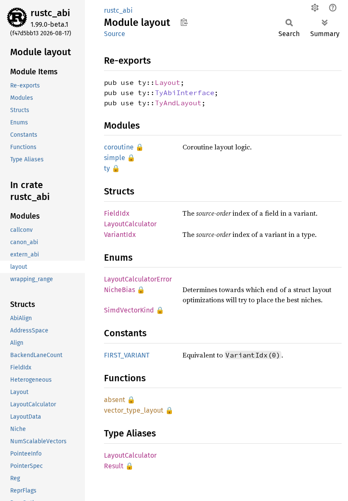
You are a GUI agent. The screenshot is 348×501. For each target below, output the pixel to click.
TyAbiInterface (184, 92)
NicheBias (119, 290)
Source (114, 34)
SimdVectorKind (129, 310)
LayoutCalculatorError (138, 279)
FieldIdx (116, 213)
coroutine (119, 147)
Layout (167, 82)
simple (114, 158)
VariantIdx (120, 235)
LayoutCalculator (130, 224)
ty (107, 168)
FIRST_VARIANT (126, 355)
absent (114, 400)
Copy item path (184, 22)
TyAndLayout (178, 103)
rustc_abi (50, 13)
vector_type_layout (133, 410)
